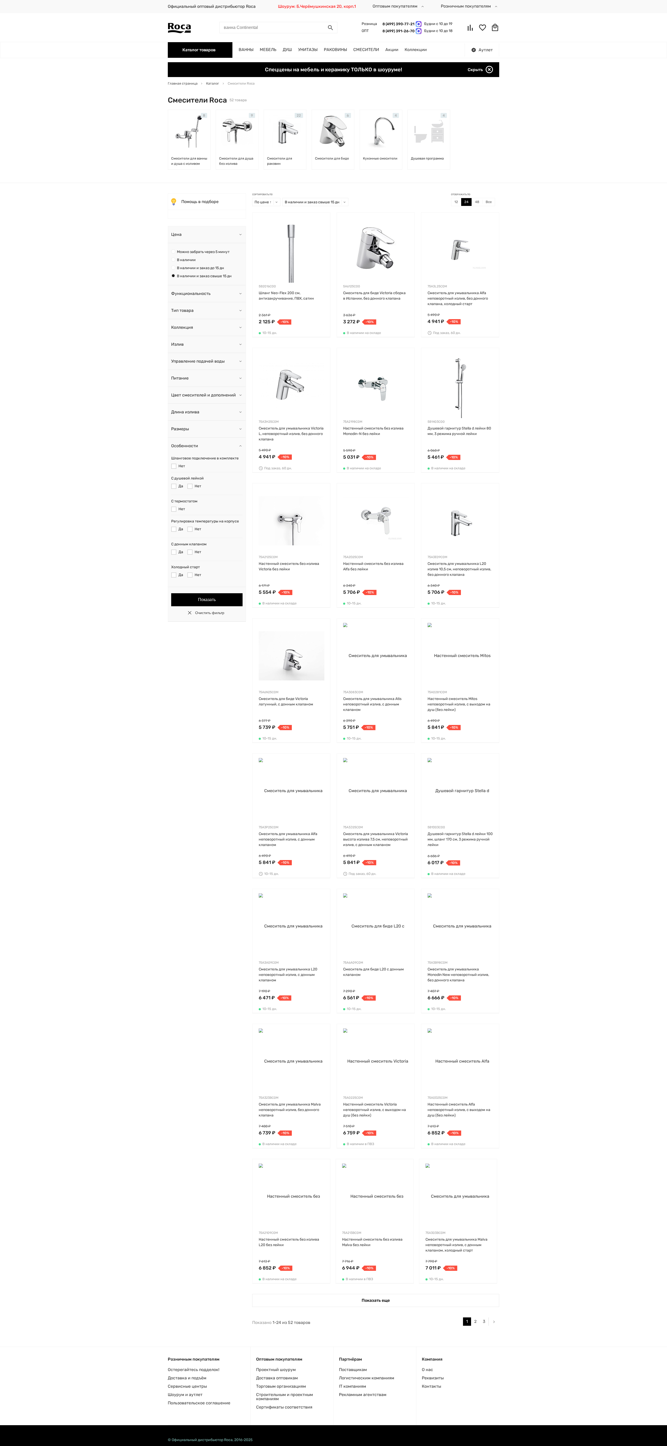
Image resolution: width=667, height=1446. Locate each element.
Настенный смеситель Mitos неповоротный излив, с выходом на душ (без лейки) (459, 704)
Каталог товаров (198, 49)
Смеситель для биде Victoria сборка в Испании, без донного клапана (374, 296)
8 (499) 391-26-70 (397, 31)
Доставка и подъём (187, 1377)
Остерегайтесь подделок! (193, 1369)
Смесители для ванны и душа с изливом (189, 161)
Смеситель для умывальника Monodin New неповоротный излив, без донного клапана (458, 974)
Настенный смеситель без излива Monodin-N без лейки (373, 431)
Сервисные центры (187, 1386)
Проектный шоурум (276, 1369)
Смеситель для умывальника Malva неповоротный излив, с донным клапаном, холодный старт (456, 1245)
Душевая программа (427, 158)
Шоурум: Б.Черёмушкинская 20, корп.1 (317, 6)
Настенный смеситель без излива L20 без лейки (289, 1242)
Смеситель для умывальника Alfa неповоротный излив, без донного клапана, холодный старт (458, 298)
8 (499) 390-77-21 (397, 24)
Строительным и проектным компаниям (284, 1396)
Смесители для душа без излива (236, 161)
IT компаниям (352, 1386)
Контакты (431, 1386)
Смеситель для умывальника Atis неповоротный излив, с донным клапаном (372, 704)
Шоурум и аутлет (185, 1394)
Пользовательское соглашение (199, 1402)
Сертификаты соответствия (284, 1407)
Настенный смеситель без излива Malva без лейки (372, 1242)
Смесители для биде (332, 158)
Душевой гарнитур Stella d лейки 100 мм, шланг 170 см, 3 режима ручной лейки (460, 839)
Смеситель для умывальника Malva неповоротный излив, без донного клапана (290, 1109)
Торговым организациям (281, 1386)
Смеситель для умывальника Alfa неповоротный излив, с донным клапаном (288, 839)
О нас (427, 1369)
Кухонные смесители (380, 158)
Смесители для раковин (279, 161)
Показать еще (376, 1300)
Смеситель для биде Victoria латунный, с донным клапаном (286, 701)
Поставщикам (353, 1369)
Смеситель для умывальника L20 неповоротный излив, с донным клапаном (288, 974)
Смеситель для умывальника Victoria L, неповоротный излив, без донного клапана (291, 433)
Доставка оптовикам (277, 1377)
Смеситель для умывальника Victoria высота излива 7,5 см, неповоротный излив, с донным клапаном (375, 839)
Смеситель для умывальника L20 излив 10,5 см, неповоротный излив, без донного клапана (459, 569)
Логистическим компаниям (366, 1377)
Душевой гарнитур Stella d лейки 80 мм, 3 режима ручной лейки (459, 431)
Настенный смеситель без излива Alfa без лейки (373, 566)
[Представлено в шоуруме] (494, 487)
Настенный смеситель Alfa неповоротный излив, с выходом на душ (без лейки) (459, 1109)
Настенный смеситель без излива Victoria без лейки (289, 566)
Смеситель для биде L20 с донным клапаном (373, 972)
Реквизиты (433, 1377)
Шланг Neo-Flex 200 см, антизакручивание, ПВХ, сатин (286, 296)
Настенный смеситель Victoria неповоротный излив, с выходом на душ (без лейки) (374, 1109)
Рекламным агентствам (362, 1394)
